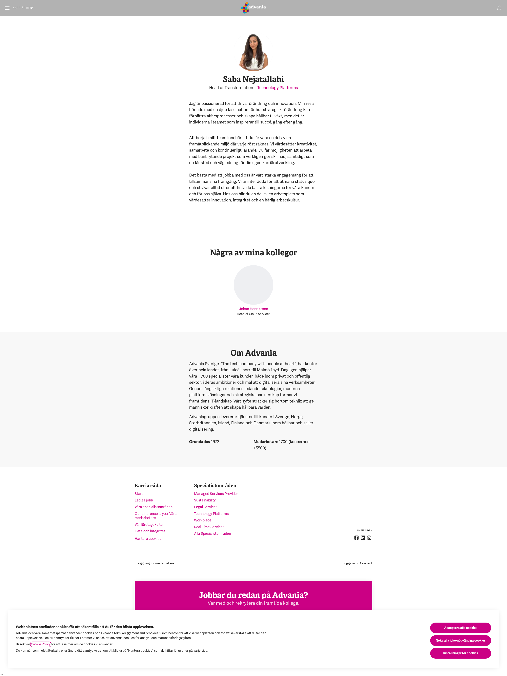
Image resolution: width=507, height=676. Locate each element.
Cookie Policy (41, 644)
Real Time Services (209, 527)
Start (139, 494)
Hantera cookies (148, 538)
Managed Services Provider (216, 494)
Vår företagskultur (149, 524)
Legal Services (205, 507)
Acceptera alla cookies (460, 628)
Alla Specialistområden (212, 533)
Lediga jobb (144, 500)
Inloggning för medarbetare (154, 563)
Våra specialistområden (153, 507)
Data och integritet (150, 531)
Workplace (202, 520)
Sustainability (205, 500)
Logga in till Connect (357, 563)
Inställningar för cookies (460, 653)
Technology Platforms (277, 87)
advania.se (364, 530)
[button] (499, 7)
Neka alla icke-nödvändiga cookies (461, 641)
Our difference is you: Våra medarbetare (156, 516)
